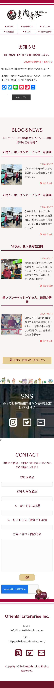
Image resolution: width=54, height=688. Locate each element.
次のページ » (21, 97)
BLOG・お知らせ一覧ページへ (29, 360)
